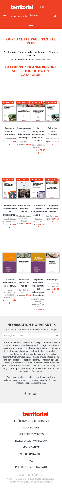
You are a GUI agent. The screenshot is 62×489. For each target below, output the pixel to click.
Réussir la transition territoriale (10, 131)
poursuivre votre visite (40, 59)
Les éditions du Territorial (31, 420)
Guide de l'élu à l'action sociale (24, 208)
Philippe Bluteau (9, 222)
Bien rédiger (52, 279)
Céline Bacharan (38, 145)
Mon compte (31, 447)
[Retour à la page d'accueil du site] (31, 7)
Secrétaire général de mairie (24, 282)
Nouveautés (31, 427)
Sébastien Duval (9, 297)
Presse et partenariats (31, 467)
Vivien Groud (38, 147)
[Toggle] (31, 24)
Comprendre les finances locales (52, 208)
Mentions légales (30, 474)
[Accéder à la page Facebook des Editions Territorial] (26, 394)
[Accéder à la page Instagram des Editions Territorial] (31, 394)
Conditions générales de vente (31, 482)
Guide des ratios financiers (52, 131)
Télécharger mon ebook (31, 440)
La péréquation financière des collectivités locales (38, 134)
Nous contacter (31, 453)
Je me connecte (18, 16)
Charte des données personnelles (30, 478)
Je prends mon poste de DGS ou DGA (9, 282)
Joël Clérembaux (23, 142)
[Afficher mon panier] (3, 16)
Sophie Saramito (23, 216)
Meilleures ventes (31, 434)
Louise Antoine (52, 286)
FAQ (31, 460)
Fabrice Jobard (52, 284)
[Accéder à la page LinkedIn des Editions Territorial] (35, 394)
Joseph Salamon (9, 139)
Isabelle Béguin (9, 219)
